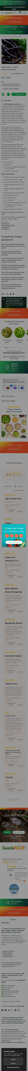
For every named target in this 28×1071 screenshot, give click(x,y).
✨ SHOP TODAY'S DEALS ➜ (14, 542)
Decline (13, 1063)
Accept (13, 1059)
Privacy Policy (16, 1055)
